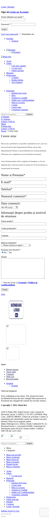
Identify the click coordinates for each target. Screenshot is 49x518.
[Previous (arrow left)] (2, 516)
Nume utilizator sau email (12, 17)
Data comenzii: (11, 203)
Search (29, 114)
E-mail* (6, 182)
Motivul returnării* (9, 243)
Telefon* (6, 189)
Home (3, 131)
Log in (4, 29)
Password (6, 24)
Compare (10, 504)
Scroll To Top (13, 511)
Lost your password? (9, 34)
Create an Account (18, 12)
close (3, 294)
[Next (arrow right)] (5, 516)
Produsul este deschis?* (11, 250)
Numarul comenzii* (13, 196)
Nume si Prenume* (13, 175)
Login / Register (13, 506)
